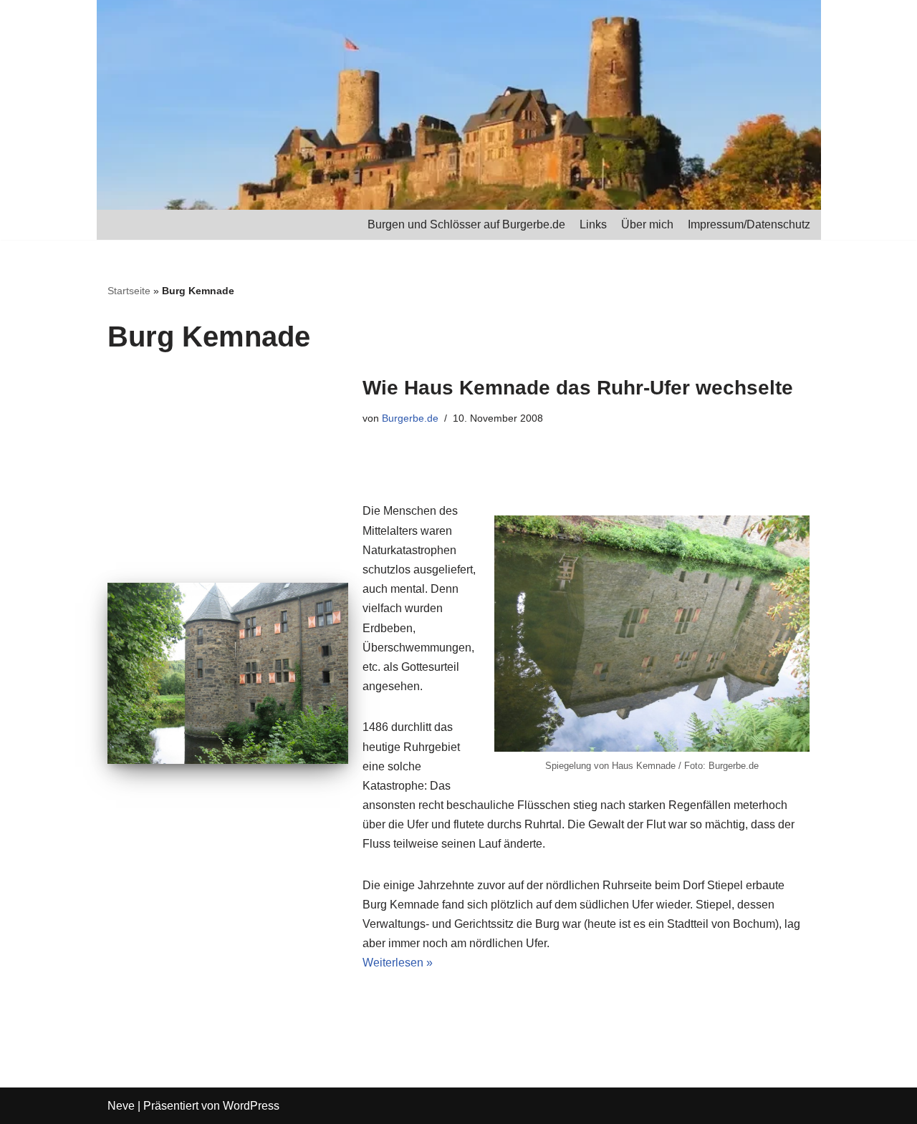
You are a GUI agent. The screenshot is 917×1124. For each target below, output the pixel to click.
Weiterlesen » (398, 962)
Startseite (128, 290)
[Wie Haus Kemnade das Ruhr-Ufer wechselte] (227, 673)
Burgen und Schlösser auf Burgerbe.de (466, 224)
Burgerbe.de (410, 418)
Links (593, 224)
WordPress (251, 1106)
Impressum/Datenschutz (749, 224)
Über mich (647, 224)
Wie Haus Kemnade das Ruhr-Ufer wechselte (578, 388)
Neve (121, 1106)
